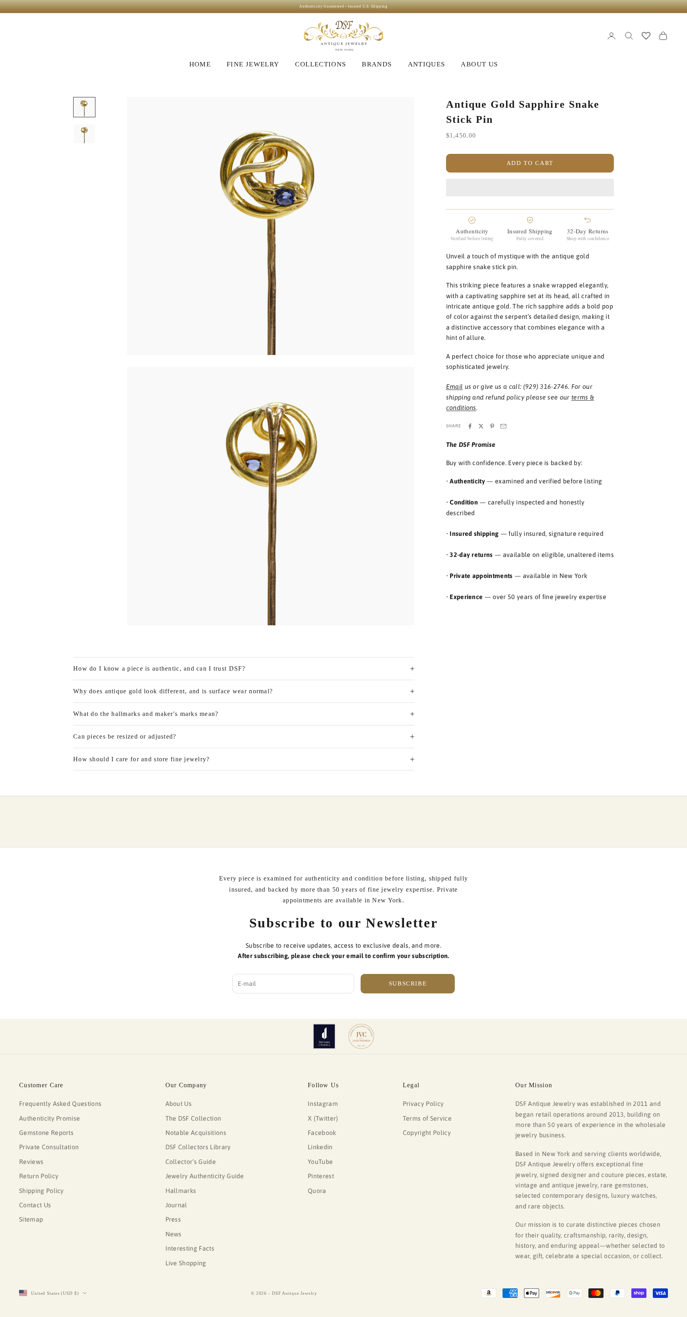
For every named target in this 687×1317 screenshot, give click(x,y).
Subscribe (408, 983)
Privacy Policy (423, 1103)
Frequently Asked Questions (60, 1103)
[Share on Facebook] (470, 426)
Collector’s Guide (190, 1161)
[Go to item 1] (84, 107)
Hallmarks (180, 1190)
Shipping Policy (41, 1190)
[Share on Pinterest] (492, 426)
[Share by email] (503, 426)
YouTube (320, 1161)
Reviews (31, 1161)
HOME (200, 64)
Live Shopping (185, 1263)
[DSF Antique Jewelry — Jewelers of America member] (324, 1036)
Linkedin (320, 1146)
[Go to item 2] (84, 134)
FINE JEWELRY (253, 64)
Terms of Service (427, 1118)
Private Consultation (49, 1146)
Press (173, 1219)
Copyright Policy (427, 1132)
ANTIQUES (426, 64)
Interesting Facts (189, 1248)
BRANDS (377, 64)
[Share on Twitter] (481, 426)
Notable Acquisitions (195, 1132)
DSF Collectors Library (198, 1146)
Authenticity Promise (49, 1118)
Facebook (322, 1132)
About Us (178, 1103)
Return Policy (38, 1175)
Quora (317, 1190)
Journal (176, 1204)
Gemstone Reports (46, 1132)
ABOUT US (479, 64)
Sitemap (31, 1219)
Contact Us (35, 1204)
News (173, 1233)
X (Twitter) (323, 1118)
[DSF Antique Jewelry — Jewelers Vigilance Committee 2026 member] (361, 1036)
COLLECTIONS (320, 64)
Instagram (323, 1103)
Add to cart (530, 163)
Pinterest (321, 1175)
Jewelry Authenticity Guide (204, 1175)
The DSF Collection (193, 1118)
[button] (530, 187)
